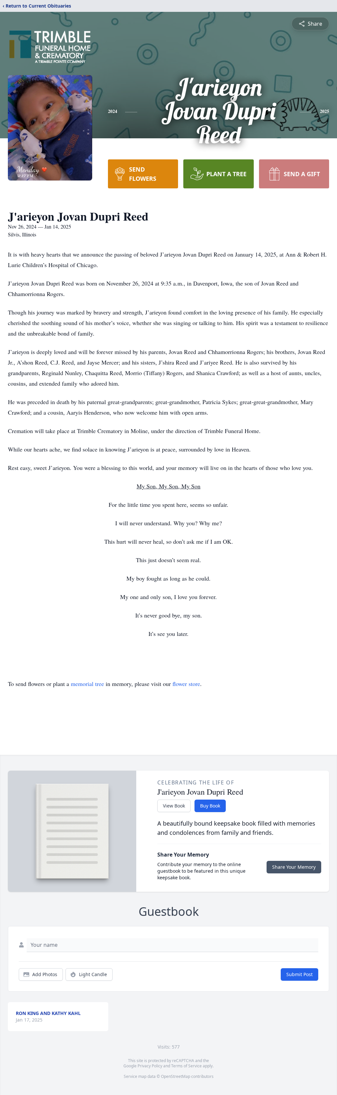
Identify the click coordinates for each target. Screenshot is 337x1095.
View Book (174, 806)
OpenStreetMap (175, 1076)
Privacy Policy (150, 1066)
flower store (186, 684)
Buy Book (210, 806)
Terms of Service (186, 1066)
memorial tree (87, 684)
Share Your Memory (294, 867)
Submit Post (299, 974)
